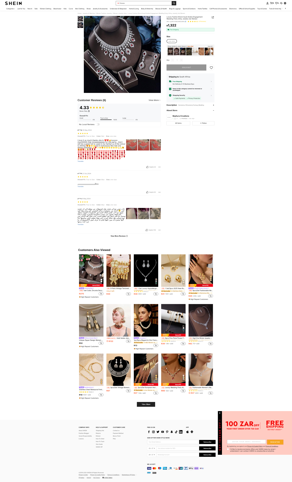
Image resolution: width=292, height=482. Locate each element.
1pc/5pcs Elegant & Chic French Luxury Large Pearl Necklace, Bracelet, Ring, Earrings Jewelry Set (146, 340)
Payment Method (118, 433)
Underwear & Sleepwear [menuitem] (118, 9)
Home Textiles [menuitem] (202, 9)
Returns (98, 433)
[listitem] (170, 51)
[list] (165, 432)
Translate (80, 161)
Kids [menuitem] (65, 9)
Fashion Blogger (84, 433)
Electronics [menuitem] (233, 9)
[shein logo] (13, 3)
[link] (272, 3)
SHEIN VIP (99, 447)
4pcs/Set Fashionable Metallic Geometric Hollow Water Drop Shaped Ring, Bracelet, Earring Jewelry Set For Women (201, 290)
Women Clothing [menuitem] (45, 9)
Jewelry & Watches (89, 13)
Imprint (89, 477)
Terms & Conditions (113, 475)
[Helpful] (147, 167)
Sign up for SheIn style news (158, 438)
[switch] (98, 124)
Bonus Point (116, 436)
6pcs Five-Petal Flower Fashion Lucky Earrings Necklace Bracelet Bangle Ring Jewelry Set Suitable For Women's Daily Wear (174, 338)
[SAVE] (211, 67)
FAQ (114, 439)
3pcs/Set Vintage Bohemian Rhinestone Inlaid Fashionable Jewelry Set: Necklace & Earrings (119, 387)
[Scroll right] (285, 8)
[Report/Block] (159, 167)
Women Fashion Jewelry (104, 13)
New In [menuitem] (29, 9)
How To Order (100, 439)
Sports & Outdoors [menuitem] (189, 9)
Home (79, 13)
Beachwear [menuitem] (57, 9)
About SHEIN (83, 430)
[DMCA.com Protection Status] (154, 472)
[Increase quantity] (181, 60)
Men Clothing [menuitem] (79, 9)
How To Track (100, 441)
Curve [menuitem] (71, 9)
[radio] (172, 41)
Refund (98, 436)
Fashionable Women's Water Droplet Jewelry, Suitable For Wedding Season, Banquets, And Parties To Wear (201, 387)
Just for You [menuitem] (21, 9)
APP (187, 427)
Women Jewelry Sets (119, 13)
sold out (186, 67)
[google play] (191, 433)
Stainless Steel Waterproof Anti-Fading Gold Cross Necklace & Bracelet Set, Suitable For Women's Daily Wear (91, 389)
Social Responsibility (85, 436)
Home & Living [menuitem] (134, 9)
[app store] (187, 433)
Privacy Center (83, 475)
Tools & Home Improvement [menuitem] (278, 9)
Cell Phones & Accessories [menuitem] (218, 9)
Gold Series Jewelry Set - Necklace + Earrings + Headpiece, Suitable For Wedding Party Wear (119, 338)
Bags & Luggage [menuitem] (175, 9)
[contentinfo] (181, 468)
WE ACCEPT (151, 464)
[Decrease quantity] (172, 60)
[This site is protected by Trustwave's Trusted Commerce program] (149, 472)
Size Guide (99, 444)
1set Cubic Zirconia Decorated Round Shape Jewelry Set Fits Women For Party (91, 290)
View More (146, 404)
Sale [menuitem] (36, 9)
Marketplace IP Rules (128, 475)
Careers (81, 439)
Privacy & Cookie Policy (97, 475)
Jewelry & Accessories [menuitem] (100, 9)
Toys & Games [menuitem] (262, 9)
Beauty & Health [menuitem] (161, 9)
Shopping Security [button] (179, 95)
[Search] (174, 3)
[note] (91, 285)
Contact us (116, 430)
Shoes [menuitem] (89, 9)
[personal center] (267, 3)
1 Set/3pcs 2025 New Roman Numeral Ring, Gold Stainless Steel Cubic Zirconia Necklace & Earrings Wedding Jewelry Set (174, 288)
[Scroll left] (282, 8)
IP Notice (81, 477)
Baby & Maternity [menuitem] (147, 9)
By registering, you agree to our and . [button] (252, 446)
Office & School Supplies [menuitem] (247, 9)
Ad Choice (96, 477)
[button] (281, 3)
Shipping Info (100, 430)
